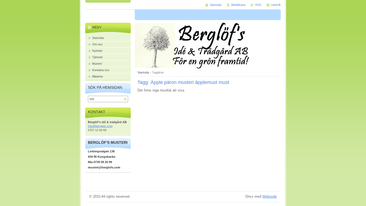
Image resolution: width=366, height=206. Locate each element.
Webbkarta (238, 4)
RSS (258, 4)
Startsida (143, 72)
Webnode (269, 196)
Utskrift (276, 4)
